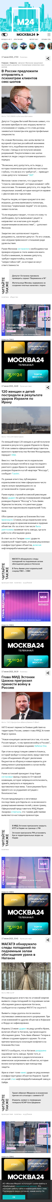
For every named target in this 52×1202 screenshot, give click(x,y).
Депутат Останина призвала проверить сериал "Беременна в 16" (29, 277)
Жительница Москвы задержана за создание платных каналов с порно (29, 284)
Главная (5, 63)
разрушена (41, 1050)
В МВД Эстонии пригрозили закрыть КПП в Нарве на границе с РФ (29, 827)
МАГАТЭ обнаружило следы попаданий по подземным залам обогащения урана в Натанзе (27, 561)
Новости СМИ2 (8, 339)
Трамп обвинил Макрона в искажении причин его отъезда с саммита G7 (30, 1094)
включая (37, 545)
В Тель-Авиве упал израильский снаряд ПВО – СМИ (27, 569)
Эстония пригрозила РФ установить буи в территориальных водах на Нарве (29, 835)
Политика (23, 57)
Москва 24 (26, 34)
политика (5, 297)
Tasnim (15, 473)
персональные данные (26, 1186)
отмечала (16, 811)
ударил (11, 497)
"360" (31, 175)
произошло (7, 519)
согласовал (7, 776)
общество (14, 297)
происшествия (7, 583)
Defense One (40, 746)
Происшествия (26, 386)
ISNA (13, 455)
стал (13, 1079)
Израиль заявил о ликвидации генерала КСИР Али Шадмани (26, 1101)
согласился (23, 248)
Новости (13, 63)
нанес (27, 538)
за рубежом (27, 583)
